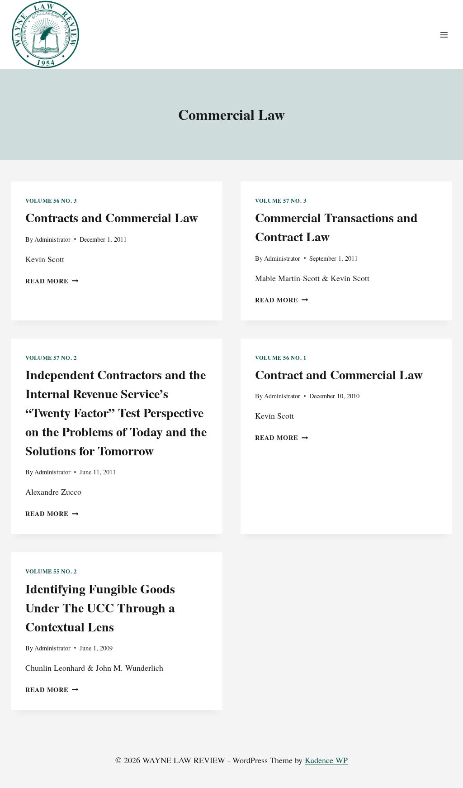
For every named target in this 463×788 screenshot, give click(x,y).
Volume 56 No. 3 (50, 200)
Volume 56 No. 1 (280, 357)
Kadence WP (326, 760)
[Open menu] (443, 35)
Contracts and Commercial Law (111, 217)
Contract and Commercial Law (339, 374)
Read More (51, 281)
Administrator (52, 239)
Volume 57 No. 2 (50, 357)
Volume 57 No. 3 (280, 200)
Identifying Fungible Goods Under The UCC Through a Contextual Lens (100, 607)
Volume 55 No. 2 (50, 571)
